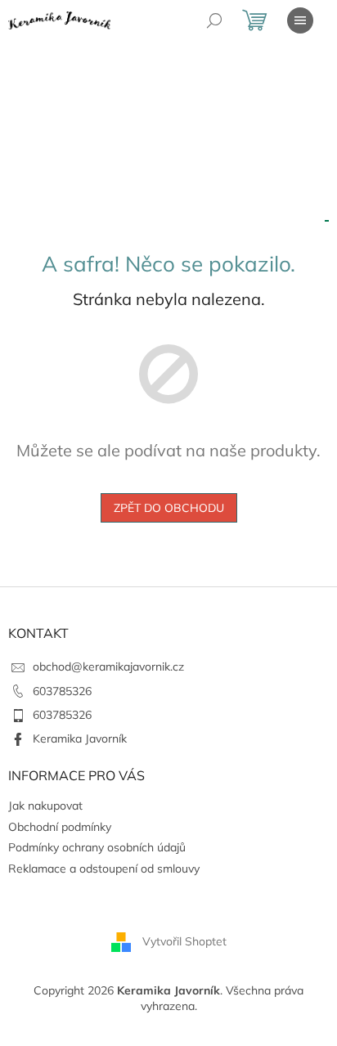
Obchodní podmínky (59, 826)
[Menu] (300, 20)
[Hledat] (214, 20)
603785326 (62, 691)
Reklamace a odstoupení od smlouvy (104, 868)
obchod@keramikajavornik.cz (108, 666)
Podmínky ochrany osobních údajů (97, 847)
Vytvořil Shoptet (184, 940)
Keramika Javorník (80, 738)
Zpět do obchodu (169, 508)
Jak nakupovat (45, 805)
